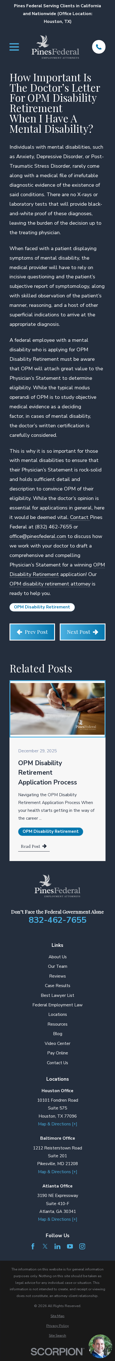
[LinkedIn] (57, 1246)
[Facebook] (33, 1246)
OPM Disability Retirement (42, 607)
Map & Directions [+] (57, 1124)
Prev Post (36, 631)
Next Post (78, 631)
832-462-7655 (57, 920)
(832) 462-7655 (53, 526)
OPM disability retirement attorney (49, 583)
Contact (80, 517)
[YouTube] (70, 1246)
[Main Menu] (14, 47)
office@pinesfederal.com (37, 536)
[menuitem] (57, 1316)
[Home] (55, 46)
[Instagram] (82, 1246)
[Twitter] (45, 1246)
